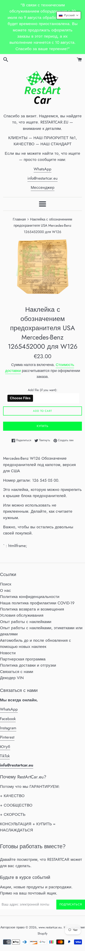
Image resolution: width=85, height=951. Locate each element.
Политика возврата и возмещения (32, 609)
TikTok (5, 756)
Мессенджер (42, 187)
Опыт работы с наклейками (25, 621)
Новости (8, 653)
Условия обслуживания (21, 615)
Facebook (8, 718)
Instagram (8, 728)
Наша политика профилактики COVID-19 (37, 603)
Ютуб (5, 746)
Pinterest (7, 737)
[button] (69, 15)
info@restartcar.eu (42, 178)
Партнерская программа (23, 659)
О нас (5, 590)
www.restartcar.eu (50, 927)
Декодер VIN (12, 678)
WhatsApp (42, 169)
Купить (42, 426)
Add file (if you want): (42, 390)
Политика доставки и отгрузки (28, 665)
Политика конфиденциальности (29, 596)
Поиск (5, 584)
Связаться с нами (16, 671)
